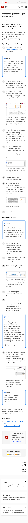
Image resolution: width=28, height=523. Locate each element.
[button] (17, 2)
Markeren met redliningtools (12, 426)
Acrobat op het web (11, 49)
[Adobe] (8, 2)
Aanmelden (23, 2)
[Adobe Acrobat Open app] (26, 7)
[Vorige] (8, 468)
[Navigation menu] (2, 2)
